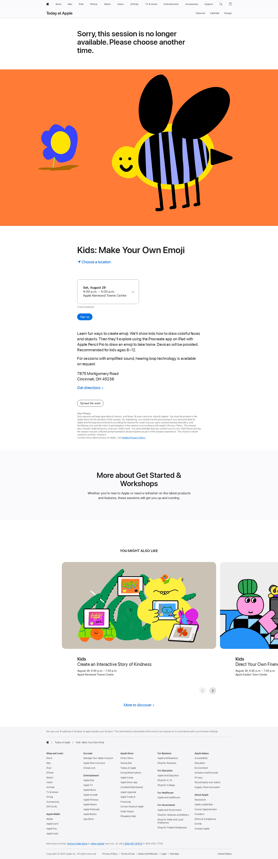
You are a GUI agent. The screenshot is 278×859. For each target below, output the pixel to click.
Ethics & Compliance (205, 819)
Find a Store (126, 758)
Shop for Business (167, 763)
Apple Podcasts (91, 809)
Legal (163, 854)
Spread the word (90, 403)
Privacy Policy (109, 854)
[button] (221, 4)
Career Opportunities (206, 809)
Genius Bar (126, 763)
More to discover (138, 705)
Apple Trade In (127, 797)
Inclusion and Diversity (206, 772)
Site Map (174, 854)
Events (198, 823)
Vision (49, 782)
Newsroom (200, 799)
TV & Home (52, 792)
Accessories (52, 802)
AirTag (49, 797)
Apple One (88, 780)
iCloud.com (89, 768)
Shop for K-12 (165, 780)
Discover (200, 13)
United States (225, 854)
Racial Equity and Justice (208, 782)
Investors (199, 814)
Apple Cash (52, 833)
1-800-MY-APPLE (132, 843)
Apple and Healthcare (169, 797)
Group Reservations (130, 772)
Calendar (215, 13)
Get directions (89, 387)
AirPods (50, 787)
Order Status (127, 811)
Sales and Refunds (147, 854)
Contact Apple (202, 828)
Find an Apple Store (77, 843)
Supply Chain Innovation (207, 787)
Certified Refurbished (131, 787)
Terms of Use (128, 854)
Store (49, 758)
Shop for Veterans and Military (173, 815)
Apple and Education (168, 775)
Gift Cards (51, 806)
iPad (48, 768)
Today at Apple (59, 13)
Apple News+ (90, 804)
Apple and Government (170, 810)
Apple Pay (51, 828)
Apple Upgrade (128, 792)
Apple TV (88, 785)
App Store (88, 819)
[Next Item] (212, 690)
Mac (48, 763)
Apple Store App (128, 782)
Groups (228, 13)
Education (200, 763)
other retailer (97, 843)
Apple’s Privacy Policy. (134, 437)
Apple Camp (126, 777)
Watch (49, 777)
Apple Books (89, 814)
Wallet (49, 819)
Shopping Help (128, 816)
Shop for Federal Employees (172, 827)
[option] (106, 292)
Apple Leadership (204, 804)
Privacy (199, 777)
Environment (201, 768)
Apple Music (89, 790)
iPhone (50, 772)
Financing (125, 802)
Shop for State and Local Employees (170, 821)
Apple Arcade (90, 795)
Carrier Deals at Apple (132, 806)
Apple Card (52, 823)
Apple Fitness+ (91, 799)
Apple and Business (168, 758)
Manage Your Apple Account (98, 758)
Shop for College (166, 785)
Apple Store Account (94, 763)
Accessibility (201, 758)
